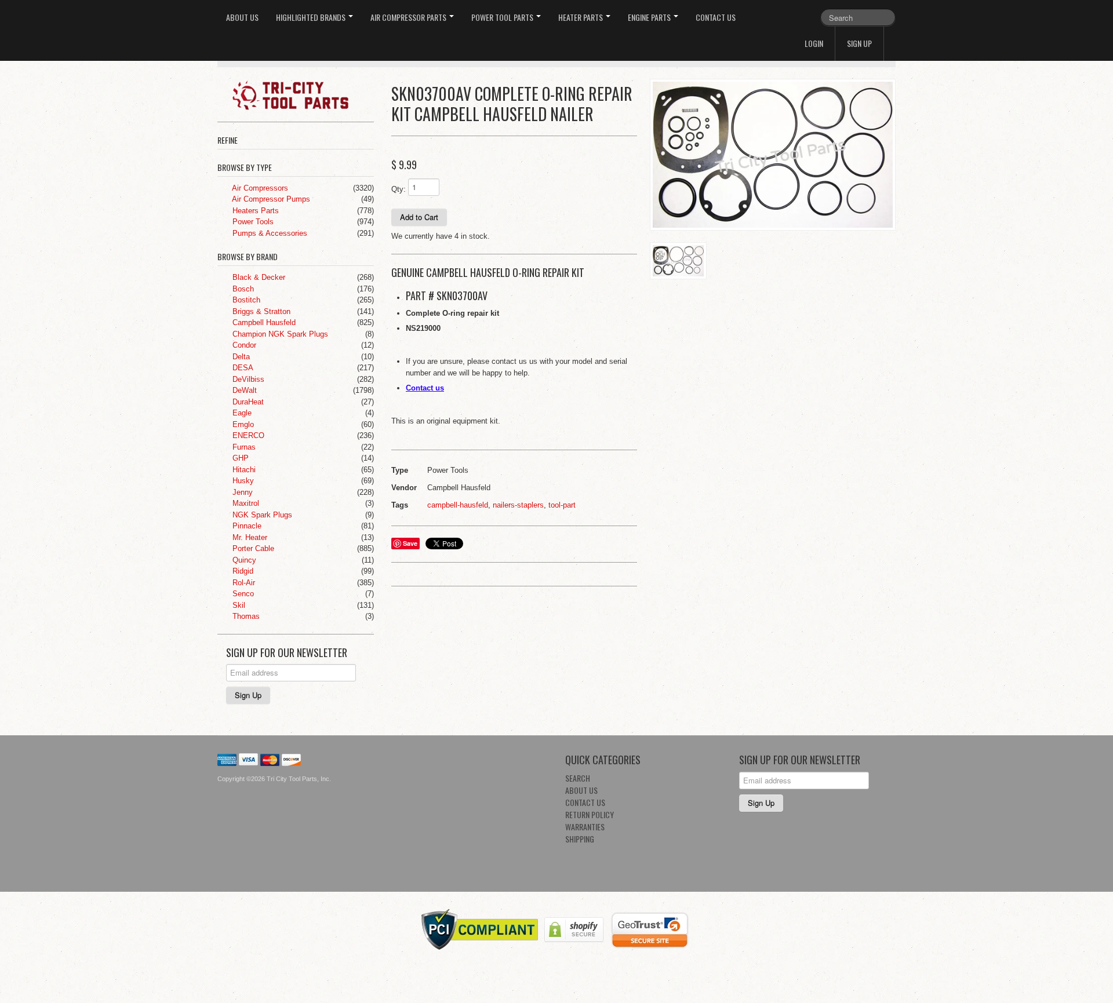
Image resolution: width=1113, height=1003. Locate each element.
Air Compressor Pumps (270, 199)
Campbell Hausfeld (263, 322)
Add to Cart (419, 217)
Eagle (241, 413)
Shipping (579, 839)
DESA (241, 367)
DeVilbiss (247, 379)
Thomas (245, 616)
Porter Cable (252, 548)
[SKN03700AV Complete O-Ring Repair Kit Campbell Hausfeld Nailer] (773, 155)
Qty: (398, 189)
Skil (237, 605)
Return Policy (589, 814)
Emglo (242, 424)
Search (577, 778)
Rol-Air (242, 582)
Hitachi (243, 469)
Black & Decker (257, 277)
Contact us (425, 388)
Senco (242, 593)
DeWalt (243, 390)
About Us (242, 17)
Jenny (241, 492)
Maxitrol (244, 503)
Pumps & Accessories (268, 233)
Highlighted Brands (311, 17)
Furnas (243, 447)
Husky (242, 480)
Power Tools (252, 221)
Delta (240, 356)
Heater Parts (581, 17)
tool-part (562, 505)
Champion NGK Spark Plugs (279, 334)
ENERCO (247, 435)
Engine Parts (650, 17)
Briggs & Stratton (260, 311)
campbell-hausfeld (457, 505)
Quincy (243, 560)
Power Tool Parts (503, 17)
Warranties (585, 826)
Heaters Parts (254, 210)
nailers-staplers (518, 505)
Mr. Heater (248, 537)
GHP (239, 458)
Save (410, 543)
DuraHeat (247, 401)
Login (814, 43)
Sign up (859, 43)
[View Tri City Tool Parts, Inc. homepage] (300, 94)
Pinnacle (245, 525)
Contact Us (716, 17)
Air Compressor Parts (409, 17)
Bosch (242, 289)
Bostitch (245, 300)
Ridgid (241, 571)
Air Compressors (259, 188)
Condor (243, 345)
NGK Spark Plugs (261, 514)
